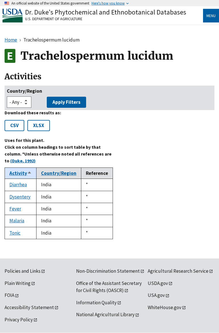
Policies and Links (22, 271)
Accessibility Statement (29, 307)
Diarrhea (18, 184)
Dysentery (20, 197)
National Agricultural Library (105, 314)
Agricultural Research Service (178, 271)
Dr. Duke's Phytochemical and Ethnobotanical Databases (105, 12)
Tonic (15, 233)
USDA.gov (158, 283)
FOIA (9, 295)
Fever (15, 209)
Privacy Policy (19, 320)
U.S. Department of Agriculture (53, 18)
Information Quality (96, 302)
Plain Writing (18, 283)
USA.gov (156, 295)
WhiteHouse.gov (164, 307)
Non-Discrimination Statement (108, 271)
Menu (211, 15)
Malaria (16, 221)
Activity (20, 173)
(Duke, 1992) (23, 161)
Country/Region (24, 91)
